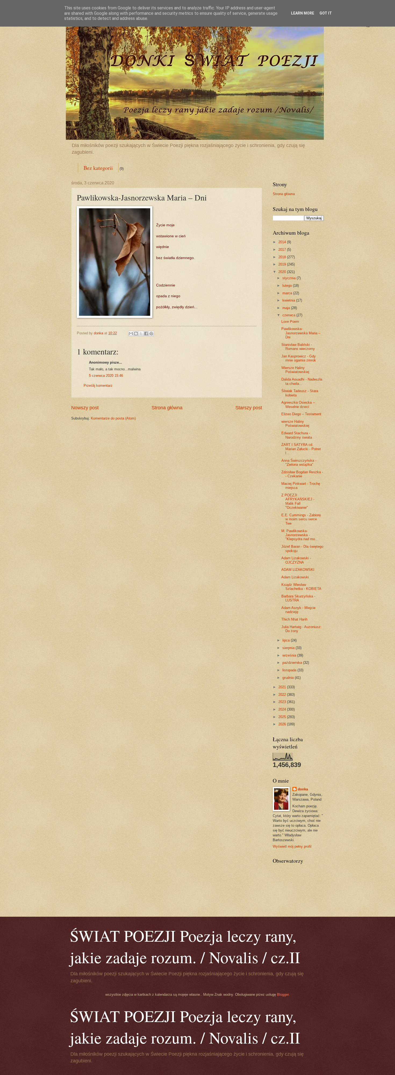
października (292, 663)
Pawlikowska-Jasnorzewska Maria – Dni (300, 333)
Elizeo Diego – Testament (301, 414)
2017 (282, 250)
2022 (282, 695)
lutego (287, 286)
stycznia (289, 278)
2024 (282, 709)
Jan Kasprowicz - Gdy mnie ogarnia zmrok (298, 358)
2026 (282, 724)
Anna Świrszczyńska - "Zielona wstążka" (298, 462)
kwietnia (289, 300)
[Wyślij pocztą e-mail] (131, 333)
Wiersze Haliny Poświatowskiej (295, 370)
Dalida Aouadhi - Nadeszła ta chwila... (301, 381)
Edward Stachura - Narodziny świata (296, 435)
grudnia (288, 678)
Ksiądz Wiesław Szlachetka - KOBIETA (301, 587)
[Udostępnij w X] (141, 333)
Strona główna (167, 407)
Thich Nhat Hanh (294, 619)
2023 (282, 702)
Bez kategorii (98, 167)
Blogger (283, 994)
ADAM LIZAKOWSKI (297, 570)
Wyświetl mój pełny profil (292, 846)
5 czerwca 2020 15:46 (106, 376)
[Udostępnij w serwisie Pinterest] (151, 333)
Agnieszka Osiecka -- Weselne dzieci (298, 404)
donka (303, 789)
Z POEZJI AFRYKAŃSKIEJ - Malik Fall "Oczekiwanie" (297, 501)
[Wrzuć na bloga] (136, 333)
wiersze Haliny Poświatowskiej (295, 424)
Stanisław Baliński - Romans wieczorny (298, 347)
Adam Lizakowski (295, 577)
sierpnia (289, 648)
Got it (325, 13)
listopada (289, 670)
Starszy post (248, 407)
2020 (282, 272)
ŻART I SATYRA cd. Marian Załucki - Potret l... (301, 449)
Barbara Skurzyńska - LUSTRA (298, 598)
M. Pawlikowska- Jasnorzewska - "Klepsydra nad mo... (299, 535)
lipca (286, 640)
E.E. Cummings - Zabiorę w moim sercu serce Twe (301, 519)
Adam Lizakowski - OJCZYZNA (296, 560)
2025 (282, 717)
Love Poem (290, 322)
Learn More (302, 13)
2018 (282, 257)
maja (286, 308)
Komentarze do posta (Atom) (113, 418)
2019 (282, 264)
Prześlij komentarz (98, 386)
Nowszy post (85, 407)
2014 (282, 242)
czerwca (289, 315)
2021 (282, 687)
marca (287, 293)
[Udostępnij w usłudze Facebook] (146, 333)
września (289, 655)
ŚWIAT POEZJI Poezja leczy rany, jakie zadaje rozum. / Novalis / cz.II (185, 946)
